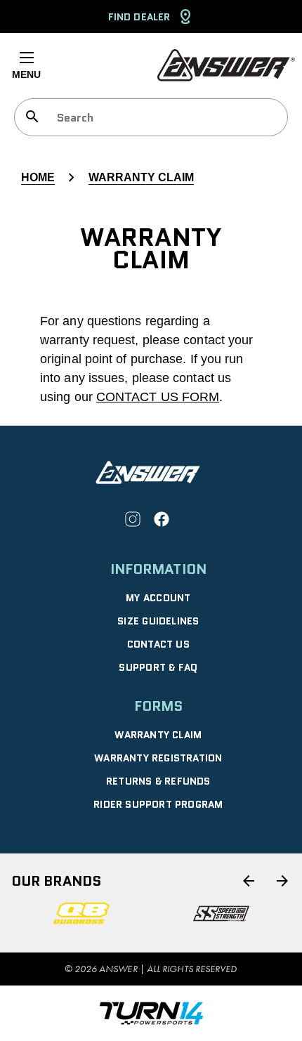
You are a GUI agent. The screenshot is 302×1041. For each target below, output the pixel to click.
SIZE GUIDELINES (158, 621)
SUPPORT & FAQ (158, 667)
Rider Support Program (158, 804)
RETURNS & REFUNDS (158, 781)
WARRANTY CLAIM (158, 735)
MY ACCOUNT (158, 598)
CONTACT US (158, 644)
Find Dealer (139, 17)
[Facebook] (161, 519)
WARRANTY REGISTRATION (158, 758)
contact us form (157, 397)
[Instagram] (132, 519)
